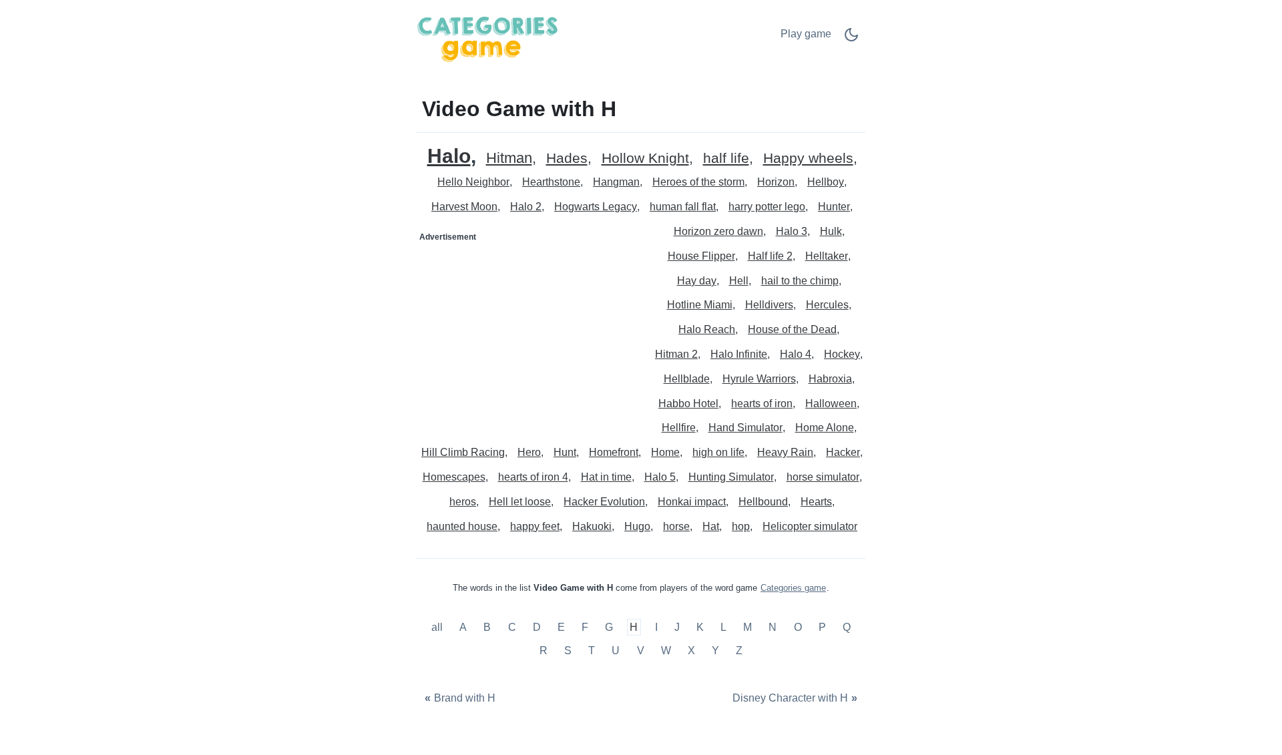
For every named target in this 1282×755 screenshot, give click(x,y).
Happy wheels (808, 159)
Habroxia (830, 379)
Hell (739, 280)
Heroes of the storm (698, 182)
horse (676, 526)
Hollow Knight (645, 159)
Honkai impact (692, 501)
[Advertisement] (529, 331)
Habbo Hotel (688, 403)
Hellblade (687, 379)
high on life (718, 452)
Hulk (831, 231)
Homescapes (454, 477)
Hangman (616, 182)
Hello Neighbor (473, 182)
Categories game (793, 588)
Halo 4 (795, 354)
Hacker (843, 452)
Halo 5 (660, 477)
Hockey (842, 354)
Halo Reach (706, 329)
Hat (710, 526)
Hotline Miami (699, 304)
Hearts (816, 501)
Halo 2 (526, 206)
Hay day (696, 280)
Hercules (827, 304)
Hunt (565, 452)
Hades (567, 159)
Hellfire (679, 427)
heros (462, 501)
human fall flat (683, 206)
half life (726, 159)
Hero (529, 452)
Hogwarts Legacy (595, 206)
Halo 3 (791, 231)
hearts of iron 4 (533, 477)
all (438, 627)
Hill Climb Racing (463, 452)
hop (741, 526)
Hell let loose (520, 501)
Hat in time (606, 477)
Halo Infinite (738, 354)
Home (665, 452)
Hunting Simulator (731, 477)
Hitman (509, 159)
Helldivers (769, 304)
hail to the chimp (800, 280)
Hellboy (825, 182)
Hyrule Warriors (759, 379)
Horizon (776, 182)
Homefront (613, 452)
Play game (806, 33)
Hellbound (763, 501)
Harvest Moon (464, 206)
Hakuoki (592, 526)
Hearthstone (551, 182)
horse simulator (823, 477)
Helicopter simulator (810, 526)
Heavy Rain (785, 452)
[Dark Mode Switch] (851, 39)
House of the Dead (792, 329)
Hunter (834, 206)
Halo (449, 156)
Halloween (831, 403)
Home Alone (824, 427)
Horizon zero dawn (718, 231)
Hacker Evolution (604, 501)
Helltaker (826, 256)
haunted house (462, 526)
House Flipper (701, 256)
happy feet (535, 526)
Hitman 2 (676, 354)
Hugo (637, 526)
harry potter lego (766, 206)
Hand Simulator (745, 427)
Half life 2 (770, 256)
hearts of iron (762, 403)
